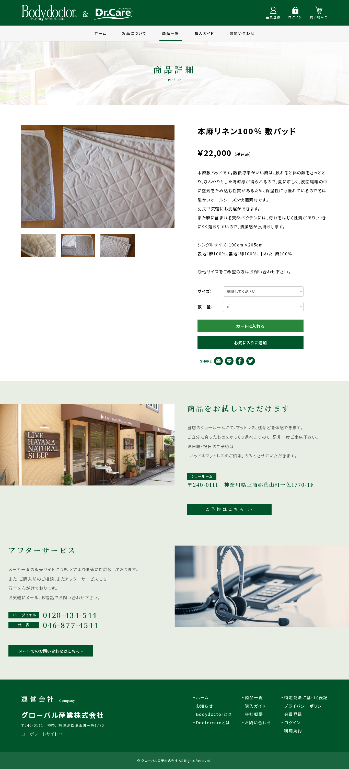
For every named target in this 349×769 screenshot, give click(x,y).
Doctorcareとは (213, 722)
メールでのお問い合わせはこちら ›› (50, 651)
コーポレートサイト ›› (42, 734)
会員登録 (293, 714)
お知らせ (204, 706)
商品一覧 (170, 33)
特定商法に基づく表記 (306, 697)
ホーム (100, 33)
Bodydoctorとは (214, 714)
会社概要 (254, 714)
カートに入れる (250, 326)
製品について (134, 33)
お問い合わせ (242, 33)
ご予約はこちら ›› (229, 509)
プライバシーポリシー (305, 706)
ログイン (292, 722)
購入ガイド (204, 33)
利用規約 (293, 731)
